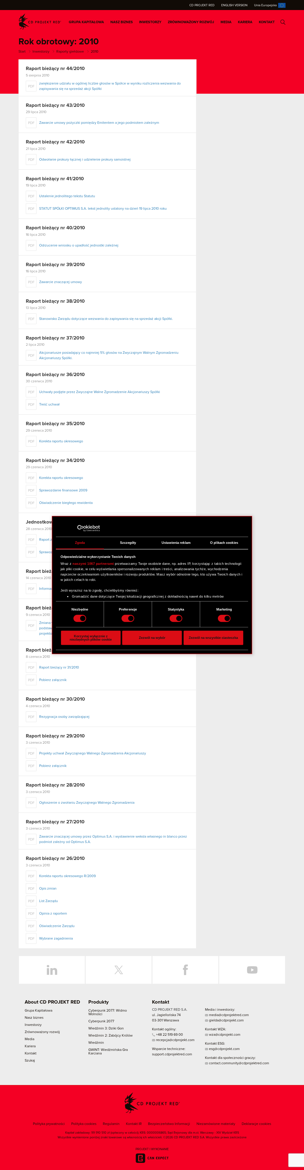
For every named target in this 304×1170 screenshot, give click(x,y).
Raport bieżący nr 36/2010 (55, 374)
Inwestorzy (150, 22)
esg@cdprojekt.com (224, 1049)
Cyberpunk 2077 (101, 1021)
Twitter (119, 970)
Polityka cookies (83, 1124)
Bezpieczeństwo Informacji (169, 1124)
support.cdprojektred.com (172, 1054)
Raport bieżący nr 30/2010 (55, 699)
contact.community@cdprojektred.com (238, 1063)
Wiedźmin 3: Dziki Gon (106, 1028)
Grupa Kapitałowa (86, 22)
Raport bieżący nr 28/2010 (55, 785)
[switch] (128, 618)
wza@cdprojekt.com (224, 1034)
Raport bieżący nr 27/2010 (55, 822)
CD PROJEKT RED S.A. (169, 1009)
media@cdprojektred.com (228, 1015)
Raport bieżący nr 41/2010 (55, 178)
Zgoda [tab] (80, 543)
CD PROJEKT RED (39, 21)
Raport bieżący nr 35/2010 (55, 423)
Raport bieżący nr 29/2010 (55, 736)
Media (226, 22)
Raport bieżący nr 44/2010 (55, 68)
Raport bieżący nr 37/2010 (55, 338)
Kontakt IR (134, 1124)
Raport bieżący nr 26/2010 (55, 858)
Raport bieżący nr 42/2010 (55, 142)
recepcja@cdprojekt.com (175, 1040)
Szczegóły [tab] (128, 543)
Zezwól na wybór (152, 638)
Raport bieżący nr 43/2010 (55, 105)
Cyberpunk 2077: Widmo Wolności (107, 1012)
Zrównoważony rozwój (191, 22)
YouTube (252, 970)
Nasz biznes (121, 22)
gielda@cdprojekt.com (226, 1020)
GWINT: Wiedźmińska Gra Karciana (108, 1051)
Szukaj (283, 22)
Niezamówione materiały (216, 1124)
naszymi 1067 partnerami (93, 563)
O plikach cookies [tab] (224, 543)
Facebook (185, 970)
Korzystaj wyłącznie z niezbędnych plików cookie (91, 637)
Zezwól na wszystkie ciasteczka (213, 638)
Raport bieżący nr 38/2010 (55, 301)
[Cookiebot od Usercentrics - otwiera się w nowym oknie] (80, 528)
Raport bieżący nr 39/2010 (55, 264)
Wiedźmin (96, 1042)
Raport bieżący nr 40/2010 (55, 228)
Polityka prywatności (49, 1124)
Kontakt (267, 22)
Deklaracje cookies (256, 1124)
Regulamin (111, 1124)
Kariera (245, 22)
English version (234, 5)
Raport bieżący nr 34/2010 (55, 460)
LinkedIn (52, 970)
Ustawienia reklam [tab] (176, 543)
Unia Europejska (265, 5)
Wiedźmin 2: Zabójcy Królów (110, 1035)
